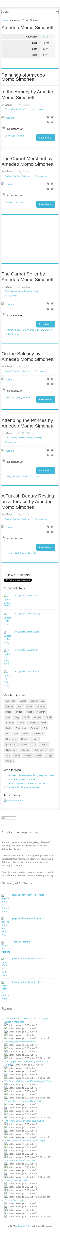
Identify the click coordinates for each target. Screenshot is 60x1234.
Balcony (9, 397)
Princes (16, 476)
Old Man (26, 750)
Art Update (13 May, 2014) (27, 613)
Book (8, 711)
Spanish (28, 755)
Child (29, 711)
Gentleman (21, 728)
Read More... (45, 137)
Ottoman (10, 135)
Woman (27, 397)
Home (5, 20)
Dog (17, 717)
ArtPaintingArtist (14, 3)
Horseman (11, 739)
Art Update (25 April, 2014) (27, 649)
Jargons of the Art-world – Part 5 (28, 981)
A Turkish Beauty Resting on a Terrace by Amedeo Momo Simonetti (28, 501)
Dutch (26, 717)
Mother (44, 744)
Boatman (41, 706)
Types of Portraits (21, 941)
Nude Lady (11, 750)
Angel (23, 701)
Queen (25, 476)
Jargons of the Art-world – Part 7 (28, 918)
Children (41, 711)
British (19, 711)
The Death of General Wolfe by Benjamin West (30, 775)
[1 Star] (48, 117)
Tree (39, 755)
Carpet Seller (28, 329)
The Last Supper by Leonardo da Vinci (26, 783)
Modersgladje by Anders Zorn (19, 1041)
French (43, 722)
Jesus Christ (11, 744)
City (8, 717)
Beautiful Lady (12, 329)
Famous (10, 722)
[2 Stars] (52, 117)
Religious (38, 750)
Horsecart (38, 733)
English (37, 717)
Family (49, 717)
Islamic (23, 109)
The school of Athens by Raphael (23, 787)
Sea (8, 755)
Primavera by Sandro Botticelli (22, 779)
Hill (16, 733)
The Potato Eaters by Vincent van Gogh (24, 1120)
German (34, 728)
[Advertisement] (28, 239)
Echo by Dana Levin (14, 1200)
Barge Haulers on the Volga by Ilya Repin (25, 1140)
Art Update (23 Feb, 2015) (26, 595)
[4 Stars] (52, 122)
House (24, 739)
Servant (15, 334)
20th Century (11, 291)
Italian (46, 36)
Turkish (20, 135)
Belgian (9, 706)
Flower (32, 722)
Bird (20, 706)
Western (25, 175)
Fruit (8, 728)
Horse (25, 733)
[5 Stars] (4, 127)
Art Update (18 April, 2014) (27, 671)
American (10, 701)
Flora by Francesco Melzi (16, 1180)
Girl (45, 728)
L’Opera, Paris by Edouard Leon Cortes (23, 1100)
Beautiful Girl (12, 553)
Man (34, 744)
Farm (21, 722)
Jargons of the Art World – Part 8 (28, 894)
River (50, 750)
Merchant (18, 202)
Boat (29, 706)
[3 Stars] (48, 122)
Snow (17, 755)
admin (8, 104)
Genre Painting (12, 109)
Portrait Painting (13, 175)
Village (49, 755)
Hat (8, 733)
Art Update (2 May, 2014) (26, 631)
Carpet (8, 202)
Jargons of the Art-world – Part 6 (28, 958)
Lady (24, 744)
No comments (38, 109)
